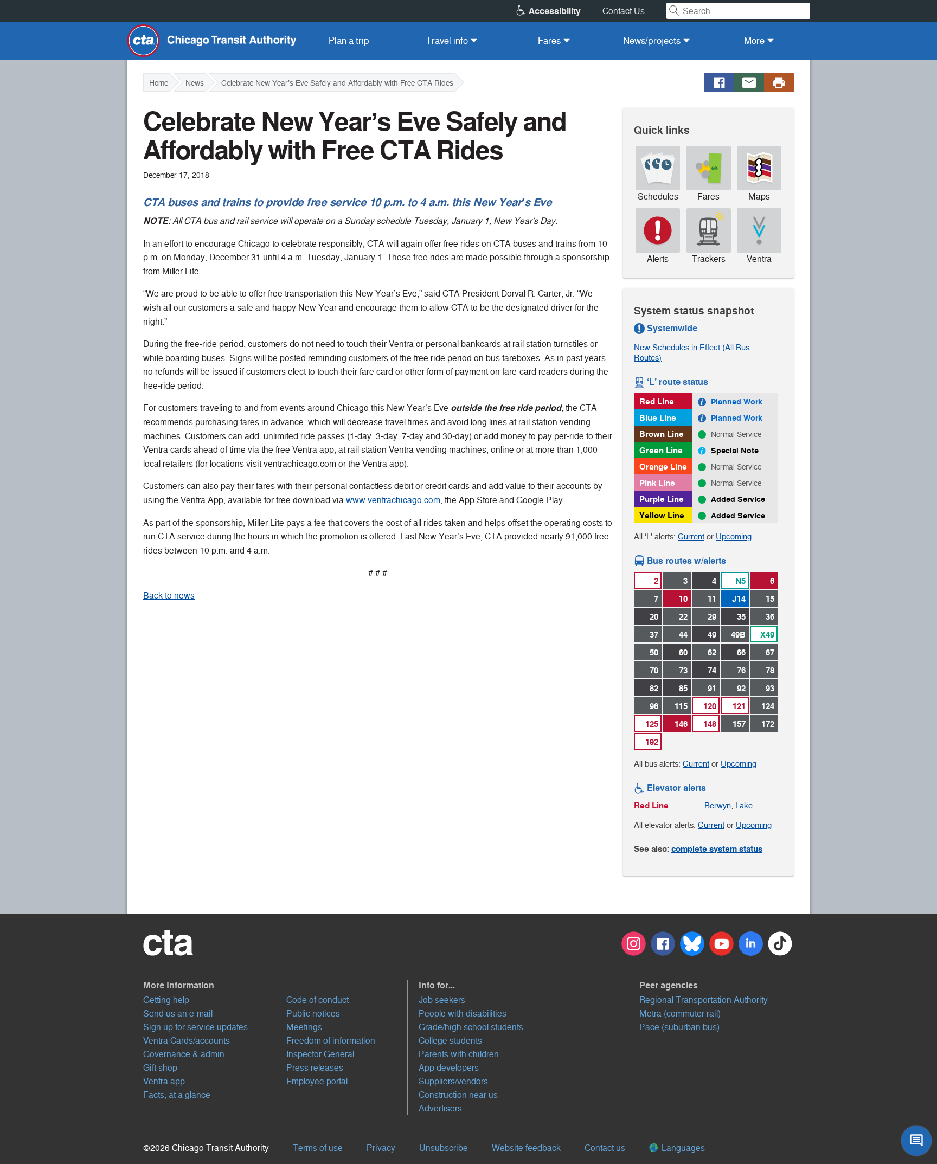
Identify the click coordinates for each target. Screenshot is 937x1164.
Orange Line (663, 466)
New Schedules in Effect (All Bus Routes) (691, 352)
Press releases (314, 1067)
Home (158, 83)
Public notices (313, 1013)
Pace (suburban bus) (679, 1027)
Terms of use (318, 1148)
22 (683, 616)
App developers (449, 1067)
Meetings (304, 1027)
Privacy (381, 1148)
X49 (767, 634)
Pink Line (657, 482)
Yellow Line (661, 515)
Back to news (169, 595)
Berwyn (717, 805)
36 (770, 616)
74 (712, 670)
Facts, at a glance (176, 1094)
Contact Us (623, 11)
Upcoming (734, 536)
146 (681, 724)
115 (681, 706)
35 (741, 616)
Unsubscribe (443, 1148)
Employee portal (317, 1081)
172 (767, 724)
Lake (744, 805)
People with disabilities (462, 1013)
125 (651, 724)
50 (654, 652)
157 (739, 724)
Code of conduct (317, 1000)
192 (651, 742)
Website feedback (526, 1148)
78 (770, 670)
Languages (682, 1148)
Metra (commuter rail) (680, 1013)
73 (683, 670)
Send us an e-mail (178, 1013)
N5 (740, 581)
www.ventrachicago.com (393, 500)
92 (741, 688)
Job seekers (442, 1000)
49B (738, 634)
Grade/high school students (471, 1027)
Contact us (605, 1148)
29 (712, 616)
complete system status (716, 848)
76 (741, 670)
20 (654, 616)
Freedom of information (330, 1040)
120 (709, 706)
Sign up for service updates (195, 1027)
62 (712, 652)
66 (741, 652)
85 (683, 688)
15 (770, 598)
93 (770, 688)
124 (767, 706)
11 (712, 598)
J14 (739, 598)
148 (709, 724)
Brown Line (661, 434)
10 (683, 598)
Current (691, 536)
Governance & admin (183, 1054)
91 (712, 688)
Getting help (166, 1000)
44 (683, 634)
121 (739, 706)
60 (683, 652)
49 (712, 634)
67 (770, 652)
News (194, 83)
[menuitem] (349, 41)
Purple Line (661, 499)
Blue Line (657, 417)
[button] (275, 985)
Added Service (738, 499)
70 (654, 670)
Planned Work (736, 401)
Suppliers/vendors (453, 1081)
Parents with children (459, 1054)
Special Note (735, 450)
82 (654, 688)
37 (654, 634)
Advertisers (440, 1108)
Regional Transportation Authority (703, 1000)
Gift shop (160, 1067)
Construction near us (458, 1094)
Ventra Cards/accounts (186, 1040)
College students (450, 1040)
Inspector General (320, 1054)
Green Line (661, 450)
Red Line (656, 401)
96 (654, 706)
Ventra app (164, 1081)
